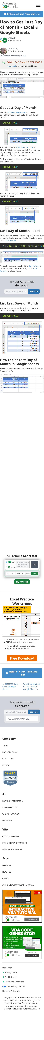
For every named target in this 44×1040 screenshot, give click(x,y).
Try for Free (22, 581)
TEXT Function (9, 240)
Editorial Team (14, 40)
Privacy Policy (11, 972)
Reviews (6, 765)
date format (34, 266)
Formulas (7, 865)
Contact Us (8, 758)
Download (11, 66)
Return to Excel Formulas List (23, 13)
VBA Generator (9, 807)
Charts (5, 878)
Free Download (22, 658)
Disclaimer (7, 967)
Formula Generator (12, 801)
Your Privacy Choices (15, 986)
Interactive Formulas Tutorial (18, 885)
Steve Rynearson (15, 51)
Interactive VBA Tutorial (14, 843)
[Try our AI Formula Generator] (22, 568)
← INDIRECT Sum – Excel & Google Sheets (10, 686)
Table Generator (10, 814)
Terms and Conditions (14, 981)
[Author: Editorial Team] (3, 40)
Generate (34, 291)
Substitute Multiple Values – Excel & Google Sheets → (31, 686)
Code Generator (10, 836)
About (5, 745)
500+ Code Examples (12, 849)
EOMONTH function (24, 147)
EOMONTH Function (17, 112)
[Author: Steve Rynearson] (3, 51)
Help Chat (7, 820)
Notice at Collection (11, 991)
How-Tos (6, 872)
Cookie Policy (10, 977)
